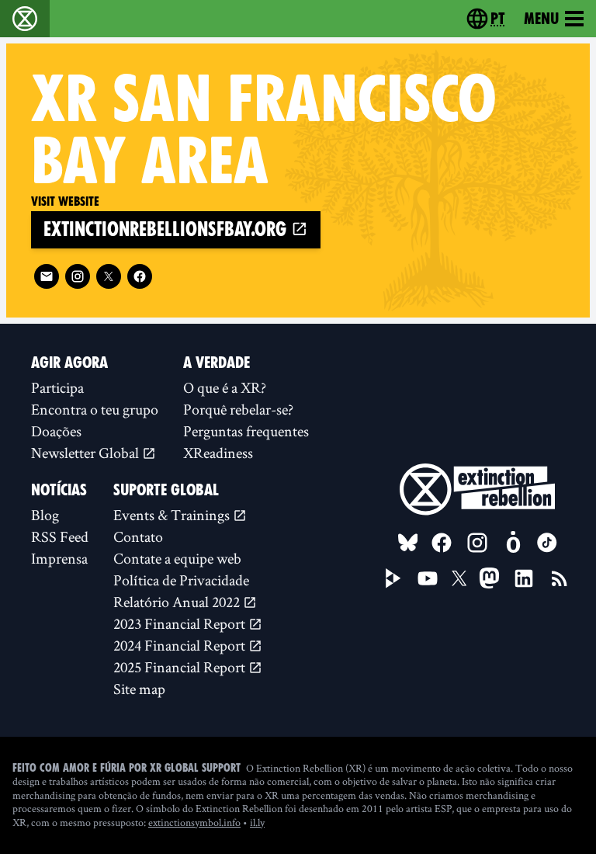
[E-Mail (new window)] (46, 276)
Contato (138, 536)
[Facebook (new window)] (139, 276)
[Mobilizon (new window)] (513, 543)
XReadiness (218, 453)
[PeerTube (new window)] (393, 578)
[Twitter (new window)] (108, 276)
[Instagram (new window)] (77, 276)
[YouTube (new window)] (427, 578)
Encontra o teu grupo (94, 409)
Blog (45, 515)
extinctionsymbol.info (194, 822)
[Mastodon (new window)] (489, 578)
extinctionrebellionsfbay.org (167, 229)
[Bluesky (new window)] (408, 542)
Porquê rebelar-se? (238, 409)
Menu (541, 18)
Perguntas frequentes (246, 431)
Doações (56, 431)
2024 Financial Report (180, 645)
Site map (139, 689)
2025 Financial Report (180, 667)
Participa (57, 387)
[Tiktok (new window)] (547, 542)
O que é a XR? (224, 387)
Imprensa (59, 558)
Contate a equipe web (177, 558)
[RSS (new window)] (559, 578)
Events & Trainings (173, 515)
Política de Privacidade (181, 580)
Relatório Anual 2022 (178, 602)
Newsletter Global (86, 453)
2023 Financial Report (180, 623)
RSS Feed (59, 536)
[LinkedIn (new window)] (524, 578)
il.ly (257, 822)
